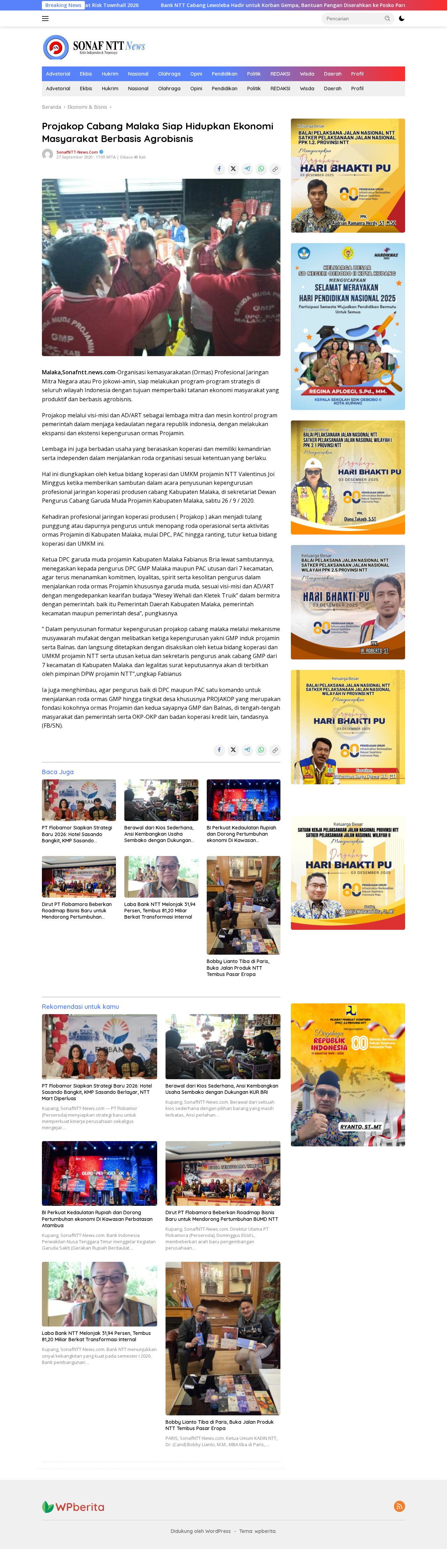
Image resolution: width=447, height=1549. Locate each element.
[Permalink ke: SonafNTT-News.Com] (47, 153)
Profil (357, 74)
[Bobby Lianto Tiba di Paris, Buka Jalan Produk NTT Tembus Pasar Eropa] (244, 905)
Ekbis (86, 74)
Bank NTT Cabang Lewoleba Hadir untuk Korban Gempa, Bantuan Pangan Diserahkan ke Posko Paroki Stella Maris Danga (217, 5)
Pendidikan (224, 74)
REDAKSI (280, 74)
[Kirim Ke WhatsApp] (261, 168)
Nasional (138, 74)
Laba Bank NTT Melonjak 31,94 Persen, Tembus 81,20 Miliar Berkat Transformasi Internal (160, 910)
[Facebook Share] (219, 168)
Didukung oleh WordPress (201, 1531)
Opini (196, 74)
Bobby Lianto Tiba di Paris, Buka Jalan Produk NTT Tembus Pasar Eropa (238, 967)
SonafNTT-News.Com (77, 152)
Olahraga (169, 74)
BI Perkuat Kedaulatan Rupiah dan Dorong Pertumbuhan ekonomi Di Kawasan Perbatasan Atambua (241, 834)
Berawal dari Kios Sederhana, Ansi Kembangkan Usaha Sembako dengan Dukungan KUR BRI (158, 834)
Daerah (333, 74)
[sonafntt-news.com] (94, 46)
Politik (254, 74)
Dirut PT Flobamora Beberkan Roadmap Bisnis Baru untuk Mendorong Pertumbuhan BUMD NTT (77, 910)
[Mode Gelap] (401, 18)
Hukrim (110, 74)
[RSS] (399, 1507)
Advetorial (58, 74)
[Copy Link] (275, 168)
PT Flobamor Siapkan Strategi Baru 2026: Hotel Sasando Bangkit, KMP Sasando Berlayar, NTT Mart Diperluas (77, 834)
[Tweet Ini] (233, 168)
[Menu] (46, 18)
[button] (388, 18)
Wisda (307, 74)
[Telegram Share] (247, 168)
